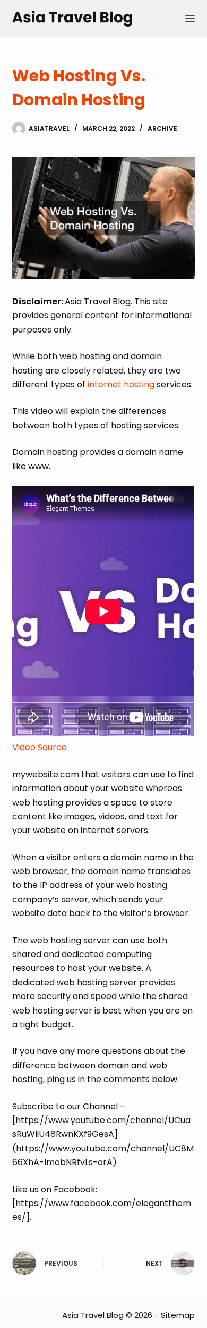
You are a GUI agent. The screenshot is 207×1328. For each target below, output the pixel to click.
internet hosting (121, 384)
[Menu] (190, 18)
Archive (162, 128)
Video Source (39, 747)
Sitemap (178, 1315)
